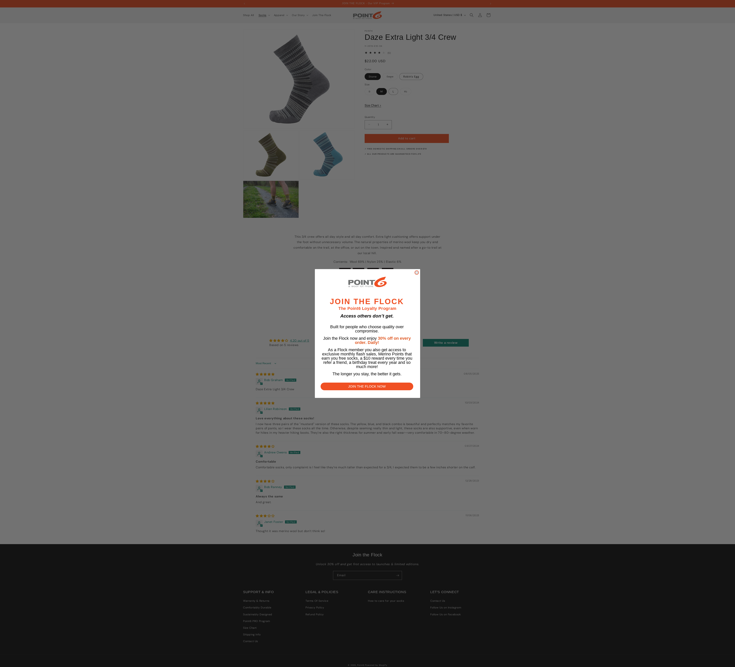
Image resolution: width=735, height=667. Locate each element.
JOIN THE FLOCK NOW (367, 386)
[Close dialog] (417, 272)
